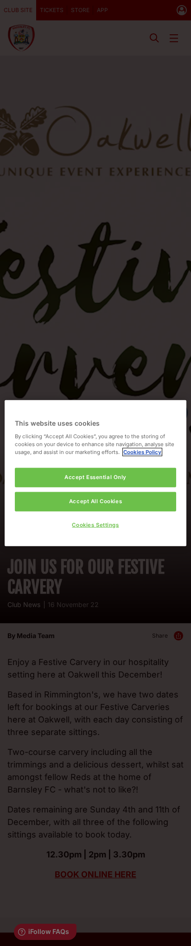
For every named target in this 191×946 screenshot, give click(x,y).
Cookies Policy (142, 451)
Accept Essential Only (95, 477)
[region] (95, 473)
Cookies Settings (95, 524)
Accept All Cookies (95, 501)
